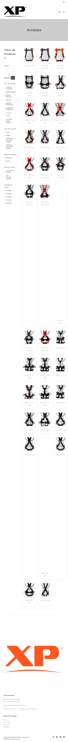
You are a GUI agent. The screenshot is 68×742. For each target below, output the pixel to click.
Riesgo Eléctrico (9, 96)
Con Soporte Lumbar (8, 177)
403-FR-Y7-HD (45, 404)
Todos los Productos (9, 88)
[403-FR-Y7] (60, 364)
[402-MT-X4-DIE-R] (60, 82)
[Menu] (64, 12)
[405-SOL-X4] (60, 444)
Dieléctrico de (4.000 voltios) (9, 140)
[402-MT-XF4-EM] (60, 164)
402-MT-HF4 (29, 94)
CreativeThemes (15, 739)
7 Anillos (9, 200)
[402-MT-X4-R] (29, 137)
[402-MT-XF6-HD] (45, 337)
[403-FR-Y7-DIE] (29, 392)
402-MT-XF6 (60, 322)
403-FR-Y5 (60, 348)
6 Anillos (9, 197)
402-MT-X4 (45, 600)
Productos (6, 722)
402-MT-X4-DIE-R (61, 94)
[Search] (64, 2)
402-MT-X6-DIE (61, 149)
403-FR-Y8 (60, 403)
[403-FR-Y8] (60, 392)
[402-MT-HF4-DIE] (45, 82)
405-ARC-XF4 (45, 574)
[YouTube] (64, 737)
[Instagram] (60, 737)
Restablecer (8, 78)
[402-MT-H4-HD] (60, 55)
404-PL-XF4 (45, 430)
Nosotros (6, 724)
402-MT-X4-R (29, 149)
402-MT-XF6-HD (45, 349)
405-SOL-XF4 (29, 602)
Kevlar (8, 161)
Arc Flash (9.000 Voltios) (9, 120)
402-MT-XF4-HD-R (45, 203)
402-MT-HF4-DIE (45, 94)
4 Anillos (9, 190)
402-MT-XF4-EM (60, 176)
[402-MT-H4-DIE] (45, 55)
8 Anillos (9, 203)
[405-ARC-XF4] (45, 503)
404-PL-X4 (29, 430)
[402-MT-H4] (29, 55)
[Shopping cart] (59, 12)
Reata (8, 135)
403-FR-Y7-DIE (29, 404)
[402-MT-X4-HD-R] (60, 109)
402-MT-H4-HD (60, 67)
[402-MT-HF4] (29, 82)
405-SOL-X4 (60, 455)
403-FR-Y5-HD (45, 376)
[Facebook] (53, 737)
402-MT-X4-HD (45, 121)
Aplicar (13, 78)
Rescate (8, 100)
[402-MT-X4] (45, 590)
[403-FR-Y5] (60, 337)
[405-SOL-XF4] (29, 590)
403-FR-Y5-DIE (29, 376)
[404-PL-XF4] (45, 419)
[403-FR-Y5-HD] (45, 364)
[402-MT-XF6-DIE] (29, 337)
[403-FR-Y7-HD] (45, 392)
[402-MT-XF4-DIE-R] (45, 164)
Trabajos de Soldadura (9, 108)
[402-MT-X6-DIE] (60, 137)
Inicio (5, 720)
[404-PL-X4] (29, 419)
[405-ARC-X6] (29, 444)
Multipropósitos (11, 92)
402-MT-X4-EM (29, 121)
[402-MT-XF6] (60, 251)
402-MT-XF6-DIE (29, 349)
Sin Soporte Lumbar (10, 171)
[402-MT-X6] (45, 137)
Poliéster (9, 158)
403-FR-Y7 (60, 375)
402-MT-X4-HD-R (61, 121)
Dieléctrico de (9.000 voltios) (9, 146)
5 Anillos (9, 194)
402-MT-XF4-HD (29, 203)
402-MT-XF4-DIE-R (45, 176)
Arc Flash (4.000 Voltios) (9, 114)
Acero (8, 132)
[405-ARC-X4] (60, 419)
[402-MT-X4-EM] (29, 109)
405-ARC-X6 (29, 455)
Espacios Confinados (9, 104)
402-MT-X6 (45, 147)
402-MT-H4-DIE (45, 67)
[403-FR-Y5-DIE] (29, 364)
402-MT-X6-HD (29, 176)
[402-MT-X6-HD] (29, 164)
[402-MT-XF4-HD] (29, 191)
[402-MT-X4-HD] (45, 109)
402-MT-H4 (29, 65)
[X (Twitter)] (57, 737)
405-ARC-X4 (61, 430)
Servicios (6, 727)
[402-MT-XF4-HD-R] (45, 191)
